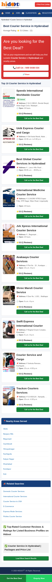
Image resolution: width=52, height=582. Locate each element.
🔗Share (26, 74)
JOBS (18, 13)
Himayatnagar (9, 449)
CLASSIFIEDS (31, 13)
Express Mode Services (12, 511)
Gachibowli (7, 444)
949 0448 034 (32, 67)
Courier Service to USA (12, 501)
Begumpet (7, 439)
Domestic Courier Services (13, 491)
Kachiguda (7, 454)
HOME (7, 13)
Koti (4, 474)
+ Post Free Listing (42, 4)
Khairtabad (7, 464)
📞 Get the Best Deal (13, 578)
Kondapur (7, 469)
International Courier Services (15, 496)
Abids (5, 429)
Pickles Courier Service (12, 516)
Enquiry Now (39, 578)
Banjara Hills (8, 434)
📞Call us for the (32, 118)
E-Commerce (8, 506)
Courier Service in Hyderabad (21, 20)
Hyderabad (5, 20)
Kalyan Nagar (8, 459)
